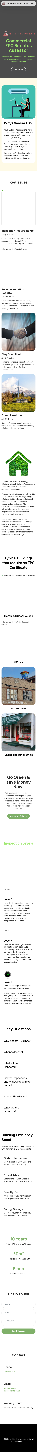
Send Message (18, 1331)
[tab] (18, 1041)
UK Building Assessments (17, 3)
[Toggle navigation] (32, 3)
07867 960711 (9, 1371)
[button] (18, 1041)
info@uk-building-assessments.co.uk (12, 1389)
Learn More (18, 69)
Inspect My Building (18, 816)
